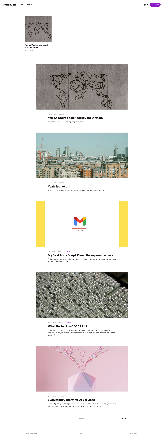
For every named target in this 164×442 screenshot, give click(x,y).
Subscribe (155, 5)
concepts (69, 322)
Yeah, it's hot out (59, 186)
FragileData (9, 5)
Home (22, 5)
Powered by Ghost (133, 433)
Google (67, 251)
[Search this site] (139, 4)
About (29, 5)
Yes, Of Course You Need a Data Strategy (37, 46)
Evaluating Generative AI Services (71, 399)
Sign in (145, 5)
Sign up (82, 433)
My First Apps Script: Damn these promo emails (80, 255)
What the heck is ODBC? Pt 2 (67, 326)
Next (124, 418)
